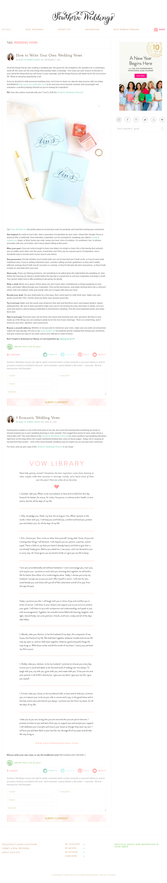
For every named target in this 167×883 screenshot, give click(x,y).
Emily (21, 60)
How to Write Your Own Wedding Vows (49, 55)
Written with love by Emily (27, 347)
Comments (13, 354)
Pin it (11, 220)
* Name (11, 376)
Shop (162, 29)
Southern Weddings (83, 18)
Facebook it (14, 215)
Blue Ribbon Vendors (126, 29)
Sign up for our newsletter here (32, 84)
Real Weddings (35, 29)
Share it (70, 354)
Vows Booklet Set (18, 229)
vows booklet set (48, 331)
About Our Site (11, 852)
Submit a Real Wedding (15, 848)
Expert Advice (33, 60)
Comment (12, 770)
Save (11, 212)
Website (12, 392)
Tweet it (12, 218)
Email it (102, 354)
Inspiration (92, 29)
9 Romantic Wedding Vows (38, 418)
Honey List (64, 29)
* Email (11, 384)
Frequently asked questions (19, 844)
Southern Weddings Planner (70, 92)
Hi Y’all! (6, 29)
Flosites (111, 875)
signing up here (67, 338)
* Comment (64, 376)
